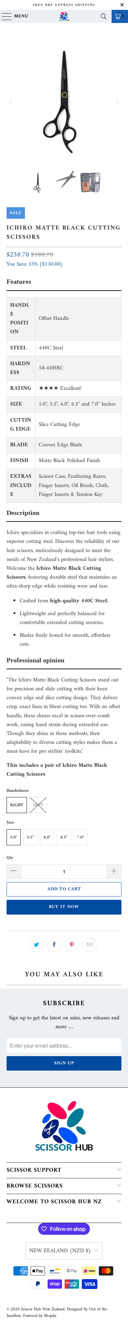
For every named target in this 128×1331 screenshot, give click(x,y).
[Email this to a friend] (89, 945)
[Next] (116, 102)
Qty (10, 857)
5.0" (13, 837)
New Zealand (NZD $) (60, 1251)
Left (38, 805)
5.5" (30, 837)
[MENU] (3, 16)
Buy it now (64, 907)
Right (16, 805)
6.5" (63, 837)
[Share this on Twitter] (36, 945)
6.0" (47, 837)
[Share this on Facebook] (54, 945)
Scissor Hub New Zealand (43, 1309)
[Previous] (11, 102)
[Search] (103, 16)
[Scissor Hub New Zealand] (64, 16)
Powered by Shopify (39, 1316)
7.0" (80, 837)
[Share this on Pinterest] (72, 945)
